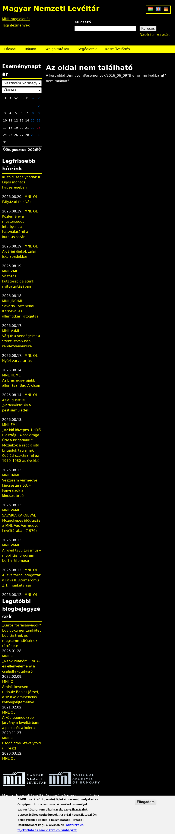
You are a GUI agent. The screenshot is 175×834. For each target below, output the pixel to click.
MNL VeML (11, 510)
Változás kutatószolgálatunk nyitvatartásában (18, 281)
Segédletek (87, 49)
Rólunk (30, 49)
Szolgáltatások (57, 49)
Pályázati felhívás (16, 202)
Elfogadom (146, 802)
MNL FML (10, 425)
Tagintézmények (16, 25)
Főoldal (10, 49)
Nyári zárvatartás (17, 361)
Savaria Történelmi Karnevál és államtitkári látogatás (20, 311)
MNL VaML (11, 331)
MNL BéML (11, 475)
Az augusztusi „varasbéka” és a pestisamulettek (16, 405)
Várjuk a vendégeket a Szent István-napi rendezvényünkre (21, 341)
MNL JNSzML (12, 301)
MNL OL (31, 197)
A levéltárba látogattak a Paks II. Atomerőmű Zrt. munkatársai (21, 580)
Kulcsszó (82, 22)
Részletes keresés (154, 35)
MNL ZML (10, 271)
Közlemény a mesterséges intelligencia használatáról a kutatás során (15, 226)
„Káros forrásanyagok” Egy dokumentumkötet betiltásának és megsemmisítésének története (21, 635)
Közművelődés (117, 49)
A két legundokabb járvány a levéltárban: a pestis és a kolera (20, 722)
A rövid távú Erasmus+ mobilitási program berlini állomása (21, 555)
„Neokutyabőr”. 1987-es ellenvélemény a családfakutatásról (21, 666)
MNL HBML (11, 375)
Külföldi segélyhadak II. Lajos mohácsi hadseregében (21, 182)
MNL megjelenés (16, 19)
